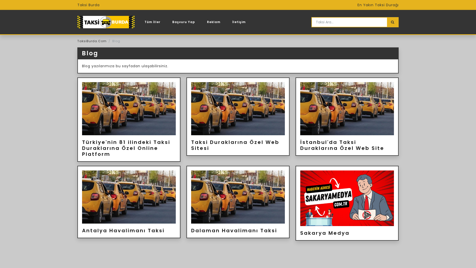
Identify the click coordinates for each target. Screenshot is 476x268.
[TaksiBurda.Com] (106, 22)
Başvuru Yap (183, 22)
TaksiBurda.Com (92, 41)
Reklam (213, 22)
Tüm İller (152, 22)
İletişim (239, 22)
